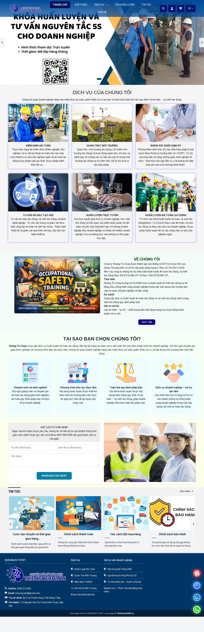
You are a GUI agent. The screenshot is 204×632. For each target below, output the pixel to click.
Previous (2, 42)
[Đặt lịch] (197, 561)
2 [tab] (102, 79)
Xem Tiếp (147, 322)
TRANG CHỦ (60, 4)
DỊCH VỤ (99, 4)
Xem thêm (185, 491)
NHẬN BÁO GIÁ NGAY (54, 475)
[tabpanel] (102, 42)
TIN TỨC (146, 4)
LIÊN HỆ (102, 12)
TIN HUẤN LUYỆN (125, 4)
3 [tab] (106, 79)
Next (201, 42)
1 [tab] (97, 79)
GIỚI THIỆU (81, 4)
